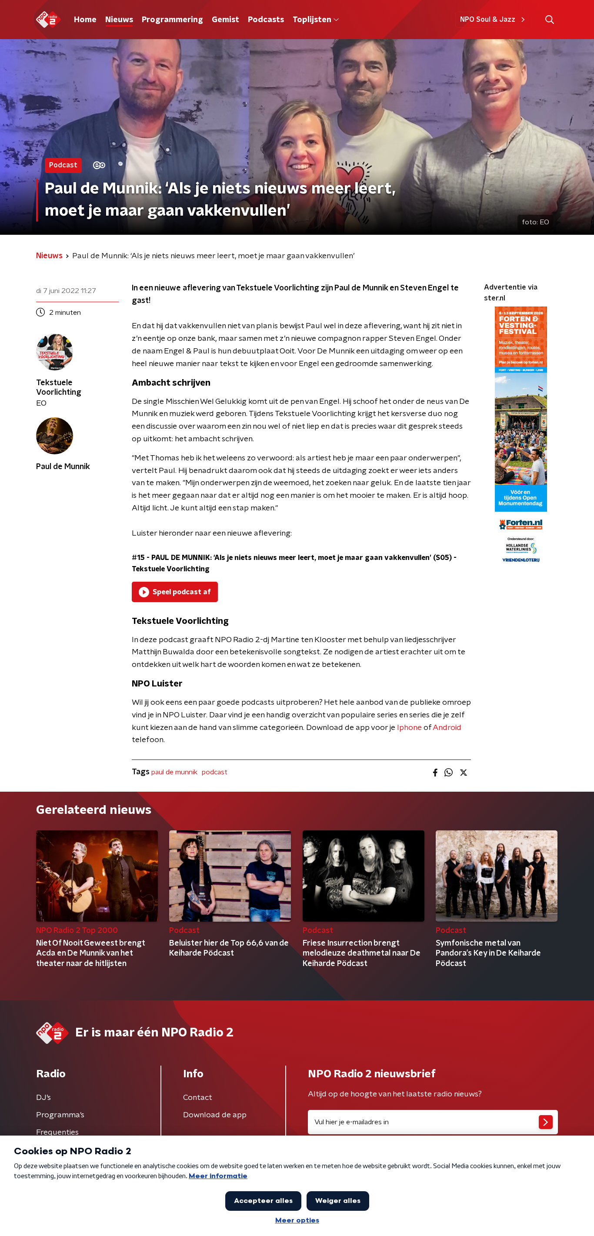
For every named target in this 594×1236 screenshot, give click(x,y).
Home (85, 20)
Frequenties (57, 1132)
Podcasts (266, 20)
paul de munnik (174, 772)
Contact (197, 1098)
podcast (214, 772)
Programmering (172, 20)
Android (447, 728)
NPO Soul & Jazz (487, 19)
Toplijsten (312, 20)
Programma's (60, 1115)
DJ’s (43, 1098)
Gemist (225, 20)
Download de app (215, 1115)
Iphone (409, 728)
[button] (549, 20)
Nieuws (119, 20)
